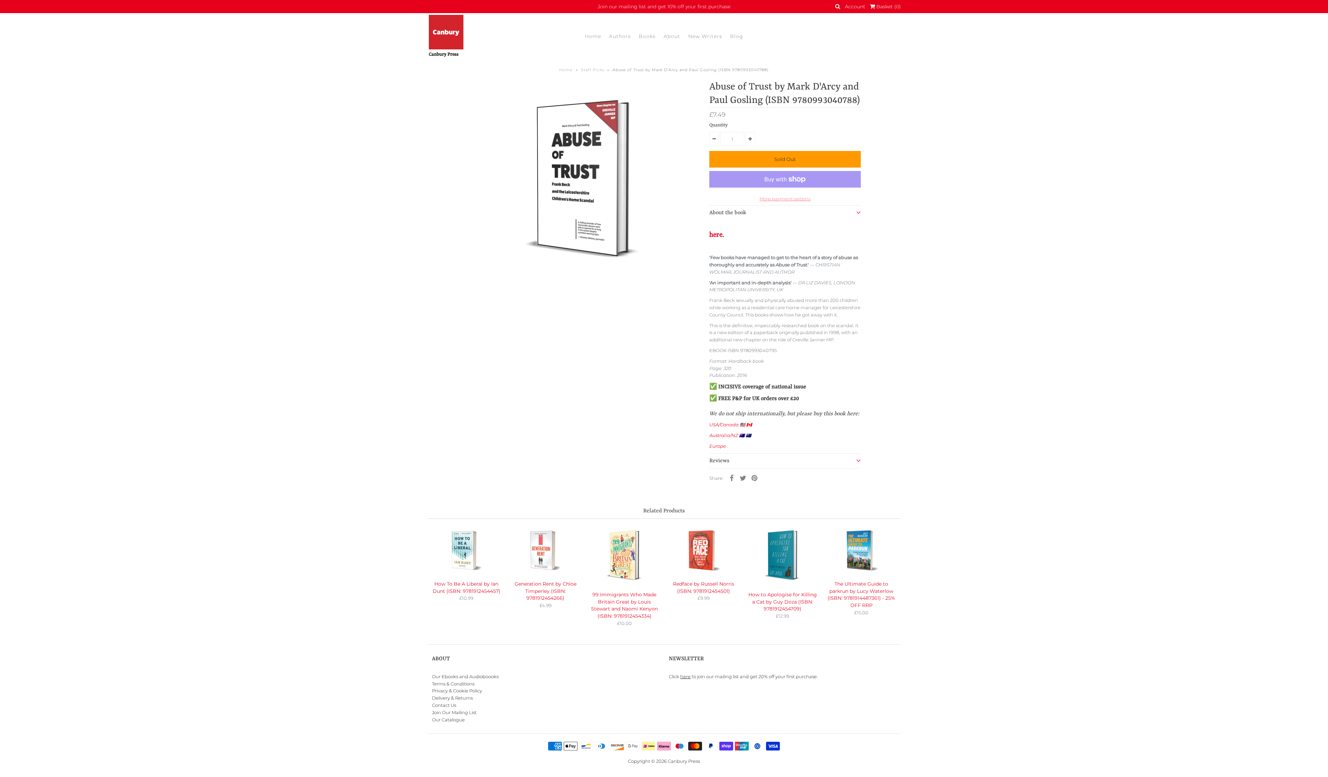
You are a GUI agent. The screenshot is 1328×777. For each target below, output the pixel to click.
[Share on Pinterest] (754, 478)
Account (855, 6)
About (672, 36)
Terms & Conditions (453, 683)
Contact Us (444, 705)
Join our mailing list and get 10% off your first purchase (664, 6)
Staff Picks (592, 69)
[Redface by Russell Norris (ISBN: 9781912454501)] (703, 550)
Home (593, 36)
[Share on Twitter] (743, 478)
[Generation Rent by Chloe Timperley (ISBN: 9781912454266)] (545, 550)
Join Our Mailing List (454, 712)
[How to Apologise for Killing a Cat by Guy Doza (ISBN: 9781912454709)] (782, 556)
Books (647, 36)
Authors (620, 36)
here (715, 235)
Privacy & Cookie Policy (457, 690)
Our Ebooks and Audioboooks (465, 676)
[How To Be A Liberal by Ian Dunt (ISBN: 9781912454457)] (466, 550)
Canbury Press (684, 761)
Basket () (888, 6)
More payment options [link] (784, 198)
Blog (736, 36)
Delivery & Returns (452, 698)
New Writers (705, 36)
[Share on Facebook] (731, 478)
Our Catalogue (448, 719)
